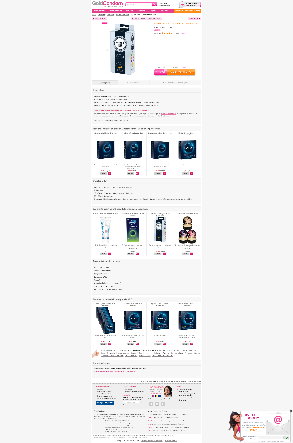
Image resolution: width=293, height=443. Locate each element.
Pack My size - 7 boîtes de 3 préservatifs (105, 304)
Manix (150, 418)
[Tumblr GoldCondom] (163, 404)
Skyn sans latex (177, 353)
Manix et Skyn (145, 356)
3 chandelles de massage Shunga (187, 213)
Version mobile (171, 441)
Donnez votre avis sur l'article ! (114, 371)
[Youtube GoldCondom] (157, 404)
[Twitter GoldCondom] (151, 404)
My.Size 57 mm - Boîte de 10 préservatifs (160, 214)
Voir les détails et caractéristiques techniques (111, 120)
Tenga (150, 431)
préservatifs (107, 96)
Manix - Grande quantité (120, 353)
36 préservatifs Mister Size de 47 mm (160, 133)
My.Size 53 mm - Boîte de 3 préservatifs (160, 304)
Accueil (94, 15)
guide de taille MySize (168, 114)
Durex (133, 353)
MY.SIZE (182, 33)
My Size (157, 116)
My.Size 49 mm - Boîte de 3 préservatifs (187, 304)
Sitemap (145, 437)
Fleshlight (151, 427)
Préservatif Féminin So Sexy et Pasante (153, 353)
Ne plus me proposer (277, 441)
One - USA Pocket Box (171, 350)
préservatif (120, 114)
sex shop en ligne (109, 435)
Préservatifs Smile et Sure (162, 356)
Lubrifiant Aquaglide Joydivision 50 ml (105, 213)
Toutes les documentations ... (188, 398)
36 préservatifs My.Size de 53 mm (105, 133)
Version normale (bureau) (152, 441)
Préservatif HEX (131, 356)
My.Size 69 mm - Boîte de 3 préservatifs (187, 134)
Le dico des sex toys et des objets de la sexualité (187, 394)
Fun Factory (152, 421)
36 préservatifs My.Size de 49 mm (133, 133)
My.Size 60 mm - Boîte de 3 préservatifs (133, 304)
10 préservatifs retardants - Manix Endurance (133, 214)
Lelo (149, 424)
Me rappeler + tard (264, 441)
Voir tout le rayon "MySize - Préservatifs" (148, 18)
